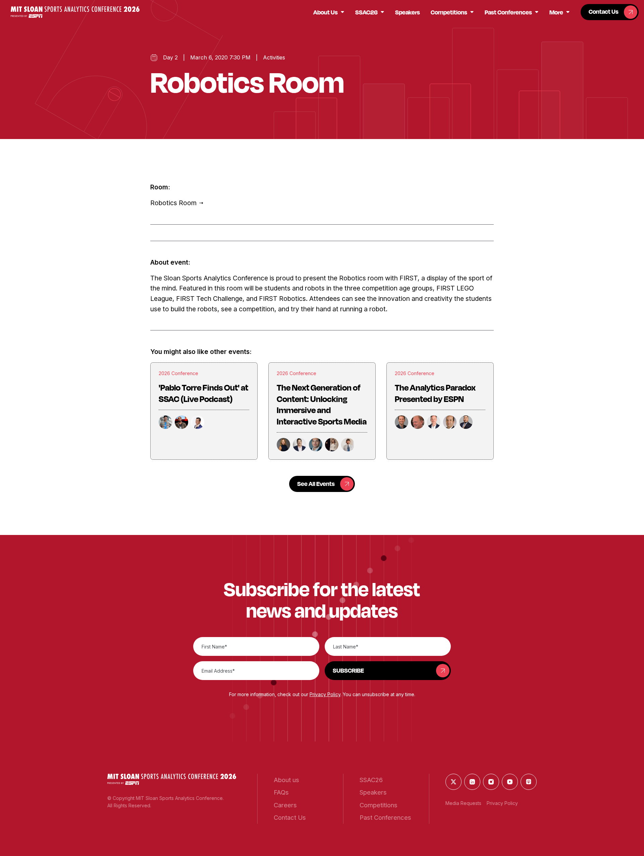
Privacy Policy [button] (325, 694)
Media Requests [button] (463, 803)
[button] (75, 11)
